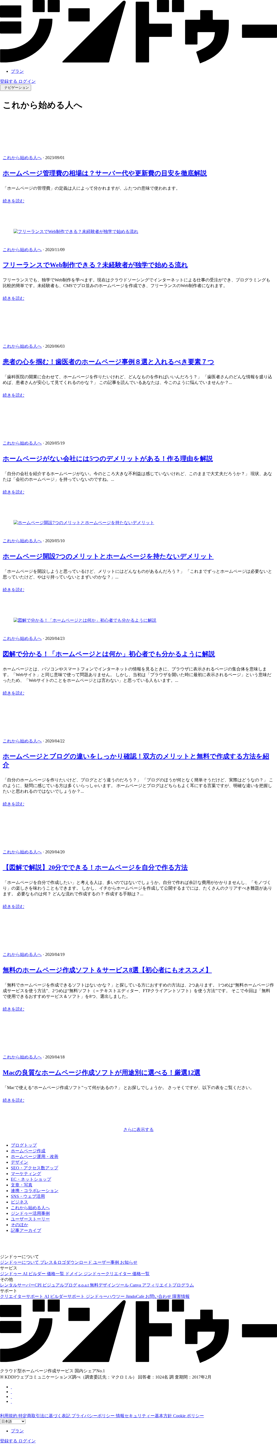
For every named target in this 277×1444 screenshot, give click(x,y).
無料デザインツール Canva (116, 1285)
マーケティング (26, 1173)
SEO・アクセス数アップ (34, 1168)
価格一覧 (56, 1273)
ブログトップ (24, 1145)
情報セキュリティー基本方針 (144, 1415)
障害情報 (181, 1296)
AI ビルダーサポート (65, 1296)
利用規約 (9, 1415)
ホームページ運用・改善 (34, 1156)
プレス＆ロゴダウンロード (66, 1262)
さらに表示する (138, 1129)
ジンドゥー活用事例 (30, 1213)
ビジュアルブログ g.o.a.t (66, 1285)
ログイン (27, 81)
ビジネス (19, 1202)
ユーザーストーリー (30, 1219)
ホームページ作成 (28, 1151)
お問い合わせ (158, 1296)
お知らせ (128, 1262)
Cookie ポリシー (188, 1415)
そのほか (19, 1224)
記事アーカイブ (26, 1230)
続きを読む (13, 201)
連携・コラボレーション (34, 1190)
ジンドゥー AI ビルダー (23, 1273)
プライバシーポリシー (93, 1415)
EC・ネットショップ (31, 1179)
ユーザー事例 (106, 1262)
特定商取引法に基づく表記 (44, 1415)
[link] (138, 62)
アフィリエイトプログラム (168, 1285)
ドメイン (74, 1273)
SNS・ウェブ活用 (28, 1196)
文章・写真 (21, 1185)
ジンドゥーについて (20, 1262)
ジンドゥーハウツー (106, 1296)
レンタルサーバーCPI (21, 1285)
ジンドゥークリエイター (108, 1273)
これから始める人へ (22, 157)
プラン (17, 71)
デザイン (19, 1162)
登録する (9, 81)
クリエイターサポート (22, 1296)
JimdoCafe (135, 1296)
